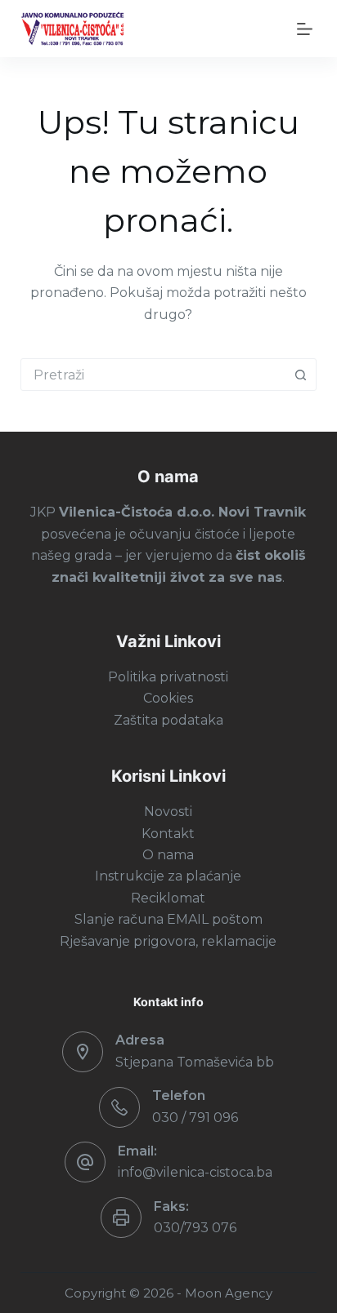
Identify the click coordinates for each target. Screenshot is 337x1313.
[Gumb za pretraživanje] (300, 374)
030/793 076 (195, 1227)
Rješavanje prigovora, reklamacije (168, 941)
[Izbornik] (301, 29)
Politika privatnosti (168, 677)
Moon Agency (228, 1293)
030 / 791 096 (195, 1117)
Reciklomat (168, 898)
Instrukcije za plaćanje (168, 876)
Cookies (168, 698)
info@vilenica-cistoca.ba (195, 1172)
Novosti (168, 811)
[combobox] (153, 374)
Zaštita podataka (168, 720)
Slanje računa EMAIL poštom (168, 919)
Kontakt (168, 833)
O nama (168, 855)
